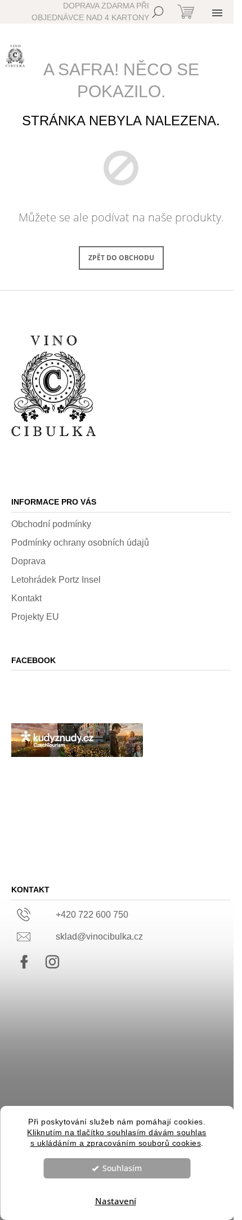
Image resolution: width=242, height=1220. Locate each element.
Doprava (28, 561)
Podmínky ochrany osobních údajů (80, 542)
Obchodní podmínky (51, 524)
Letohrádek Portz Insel (56, 579)
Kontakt (26, 598)
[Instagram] (52, 962)
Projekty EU (35, 617)
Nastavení (115, 1201)
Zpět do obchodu (121, 257)
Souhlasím (122, 1168)
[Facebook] (24, 962)
